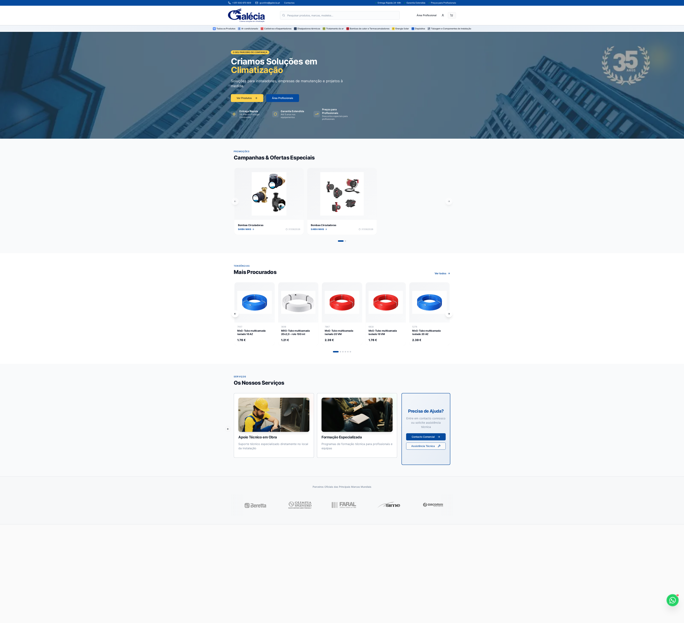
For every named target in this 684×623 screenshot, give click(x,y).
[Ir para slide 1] (341, 241)
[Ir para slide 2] (345, 241)
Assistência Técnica (423, 445)
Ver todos (440, 273)
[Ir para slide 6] (350, 351)
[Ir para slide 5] (348, 351)
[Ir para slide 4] (345, 351)
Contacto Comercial (423, 436)
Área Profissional (426, 15)
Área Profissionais (282, 98)
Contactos (289, 2)
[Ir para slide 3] (343, 351)
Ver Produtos (244, 98)
